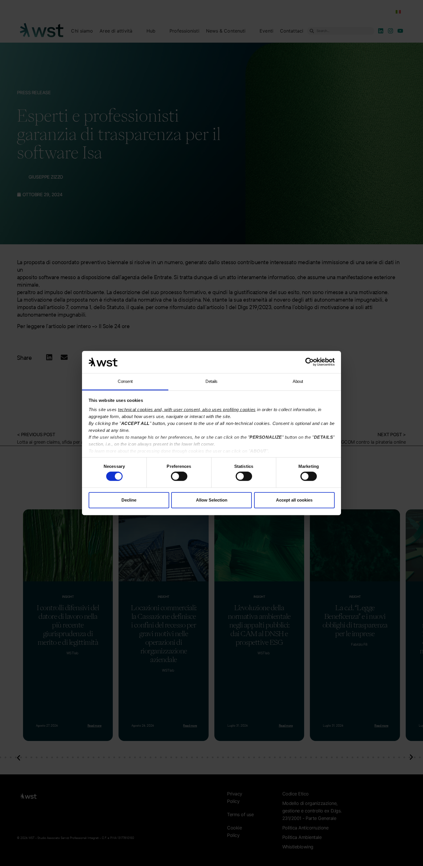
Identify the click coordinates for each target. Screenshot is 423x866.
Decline (128, 500)
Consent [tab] (125, 381)
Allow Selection (211, 500)
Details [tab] (211, 381)
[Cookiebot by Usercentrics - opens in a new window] (309, 362)
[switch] (179, 476)
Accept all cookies (294, 500)
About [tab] (298, 381)
